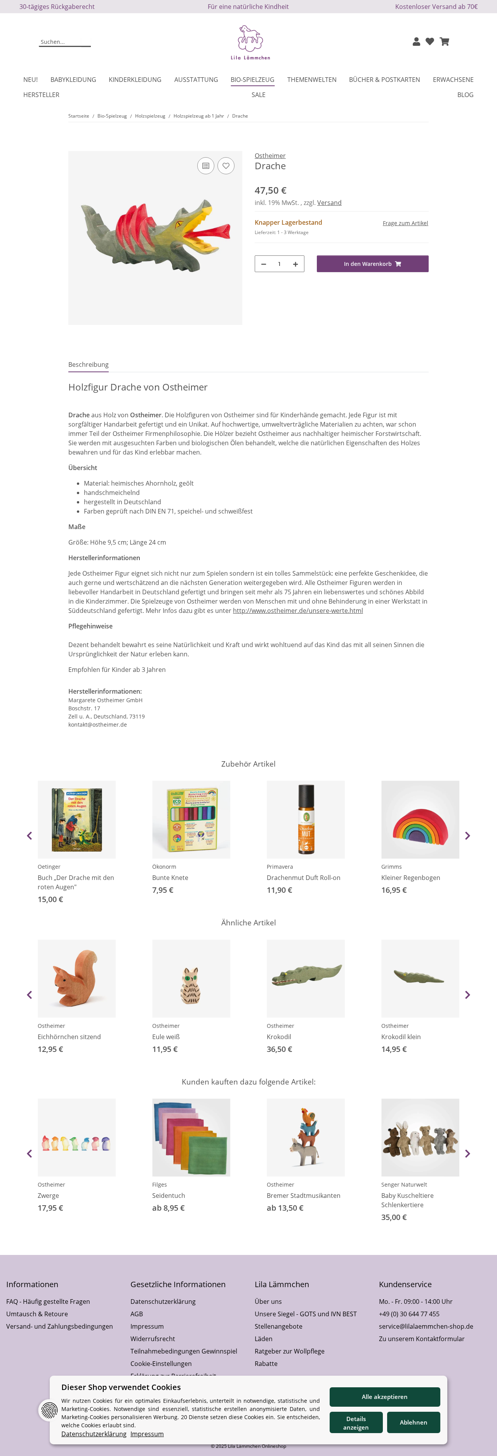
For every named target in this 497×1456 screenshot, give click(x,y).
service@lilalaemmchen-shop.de (426, 1326)
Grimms (391, 866)
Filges (159, 1184)
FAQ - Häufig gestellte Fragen (48, 1301)
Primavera (280, 866)
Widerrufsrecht (152, 1339)
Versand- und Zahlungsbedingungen (59, 1326)
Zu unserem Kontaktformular (422, 1339)
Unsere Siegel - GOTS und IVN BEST (306, 1314)
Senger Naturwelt (404, 1184)
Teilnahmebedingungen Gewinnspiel (183, 1351)
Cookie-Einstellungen (161, 1363)
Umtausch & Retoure (37, 1314)
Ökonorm (164, 866)
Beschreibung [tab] (88, 364)
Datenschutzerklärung (163, 1301)
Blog (465, 94)
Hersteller (41, 94)
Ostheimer (51, 1025)
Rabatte (266, 1363)
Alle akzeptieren (385, 1396)
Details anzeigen (356, 1423)
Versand (329, 202)
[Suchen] (86, 42)
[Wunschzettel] (430, 42)
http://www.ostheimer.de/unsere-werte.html (298, 610)
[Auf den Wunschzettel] (226, 165)
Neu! (30, 79)
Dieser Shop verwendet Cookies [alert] (121, 1387)
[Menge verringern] (263, 264)
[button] (416, 42)
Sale (259, 94)
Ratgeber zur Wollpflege (290, 1351)
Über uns (268, 1301)
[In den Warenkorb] (74, 146)
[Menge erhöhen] (295, 264)
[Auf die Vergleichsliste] (205, 165)
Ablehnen (413, 1422)
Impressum (147, 1326)
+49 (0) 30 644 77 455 (409, 1314)
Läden (264, 1339)
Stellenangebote (278, 1326)
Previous (29, 835)
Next (467, 835)
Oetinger (49, 866)
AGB (136, 1314)
